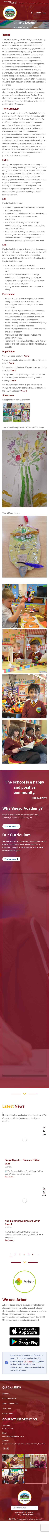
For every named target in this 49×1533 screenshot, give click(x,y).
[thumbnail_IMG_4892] (24, 742)
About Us (5, 1393)
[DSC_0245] (24, 651)
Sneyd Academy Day (10, 1403)
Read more (9, 1177)
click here (28, 1361)
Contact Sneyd (7, 1413)
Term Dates (6, 1408)
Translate (31, 1512)
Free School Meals (9, 1398)
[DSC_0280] (24, 606)
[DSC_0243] (24, 696)
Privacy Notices (28, 1515)
